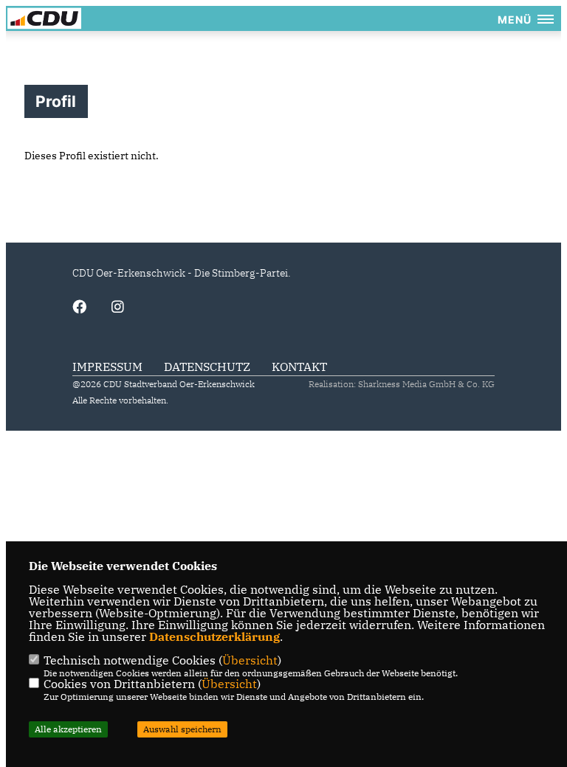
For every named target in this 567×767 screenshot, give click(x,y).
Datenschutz (207, 366)
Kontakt (299, 366)
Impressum (107, 366)
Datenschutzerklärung (214, 636)
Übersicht (250, 660)
